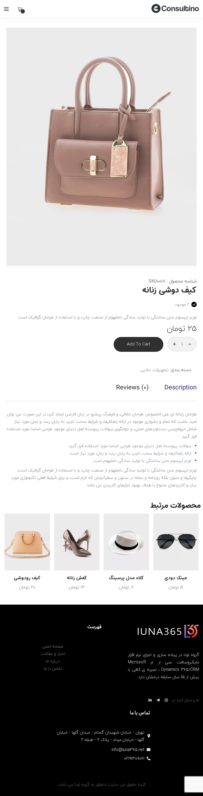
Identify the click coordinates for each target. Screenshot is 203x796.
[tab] (180, 390)
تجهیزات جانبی (154, 370)
